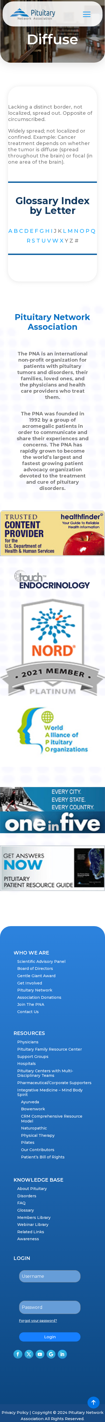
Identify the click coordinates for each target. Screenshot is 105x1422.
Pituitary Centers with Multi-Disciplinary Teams (45, 1073)
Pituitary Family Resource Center (49, 1049)
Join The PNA (30, 1004)
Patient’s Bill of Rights (43, 1157)
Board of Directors (35, 968)
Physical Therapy (38, 1135)
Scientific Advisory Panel (41, 961)
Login (50, 1336)
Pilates (27, 1142)
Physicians (27, 1042)
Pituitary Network (34, 990)
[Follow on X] (28, 1354)
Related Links (30, 1231)
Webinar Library (32, 1224)
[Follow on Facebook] (17, 1354)
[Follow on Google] (51, 1354)
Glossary (25, 1210)
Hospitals (26, 1063)
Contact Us (28, 1011)
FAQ (21, 1203)
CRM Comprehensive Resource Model (51, 1119)
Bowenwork (33, 1109)
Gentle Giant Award (36, 975)
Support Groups (32, 1056)
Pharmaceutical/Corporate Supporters (54, 1082)
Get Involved (29, 983)
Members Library (34, 1217)
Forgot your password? (38, 1321)
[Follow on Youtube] (40, 1354)
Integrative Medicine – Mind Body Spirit (50, 1092)
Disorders (26, 1196)
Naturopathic (34, 1128)
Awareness (28, 1238)
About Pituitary (32, 1188)
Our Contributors (37, 1149)
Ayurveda (30, 1102)
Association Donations (39, 997)
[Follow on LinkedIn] (62, 1354)
